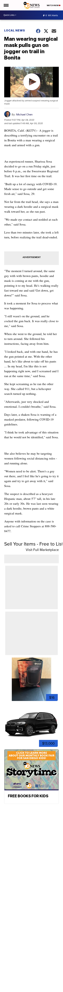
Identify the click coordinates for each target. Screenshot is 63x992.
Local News (14, 30)
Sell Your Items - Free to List (33, 543)
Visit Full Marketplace (42, 549)
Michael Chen (24, 114)
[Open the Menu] (6, 5)
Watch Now (53, 5)
